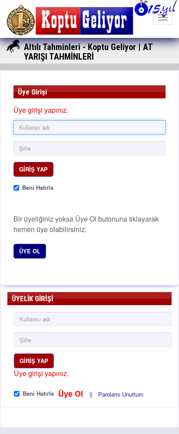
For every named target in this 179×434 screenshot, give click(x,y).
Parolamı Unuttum (120, 394)
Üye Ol (71, 393)
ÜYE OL (29, 251)
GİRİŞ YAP (33, 169)
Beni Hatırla (37, 187)
